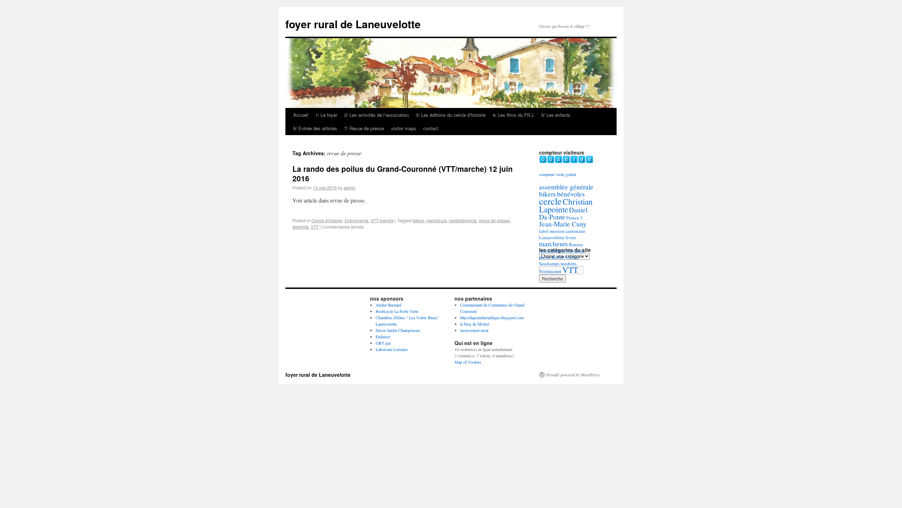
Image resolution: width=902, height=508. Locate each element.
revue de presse (494, 220)
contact (430, 128)
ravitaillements (463, 220)
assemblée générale (566, 186)
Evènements (357, 220)
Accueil (300, 114)
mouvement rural (474, 330)
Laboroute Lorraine (392, 349)
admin (350, 187)
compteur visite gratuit (557, 174)
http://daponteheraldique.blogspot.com (492, 317)
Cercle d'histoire (326, 220)
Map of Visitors (468, 362)
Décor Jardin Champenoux (398, 330)
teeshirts (300, 227)
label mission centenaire (562, 231)
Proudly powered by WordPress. (573, 374)
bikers (418, 220)
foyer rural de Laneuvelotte (353, 23)
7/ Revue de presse (364, 128)
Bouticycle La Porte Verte (397, 311)
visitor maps (403, 128)
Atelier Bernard (388, 305)
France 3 (574, 217)
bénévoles (571, 193)
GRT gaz (383, 343)
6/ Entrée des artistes (315, 128)
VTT (315, 227)
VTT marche (382, 220)
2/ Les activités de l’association (376, 114)
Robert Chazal (565, 257)
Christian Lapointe (566, 205)
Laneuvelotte (551, 237)
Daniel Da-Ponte (563, 213)
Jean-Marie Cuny (563, 223)
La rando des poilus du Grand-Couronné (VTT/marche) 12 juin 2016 (402, 173)
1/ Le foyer (326, 114)
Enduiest (383, 336)
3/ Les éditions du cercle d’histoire (451, 114)
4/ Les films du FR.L (513, 114)
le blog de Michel (474, 324)
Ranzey (576, 244)
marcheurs (436, 220)
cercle (550, 201)
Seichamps (549, 263)
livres (571, 237)
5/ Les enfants (555, 114)
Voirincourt (550, 271)
